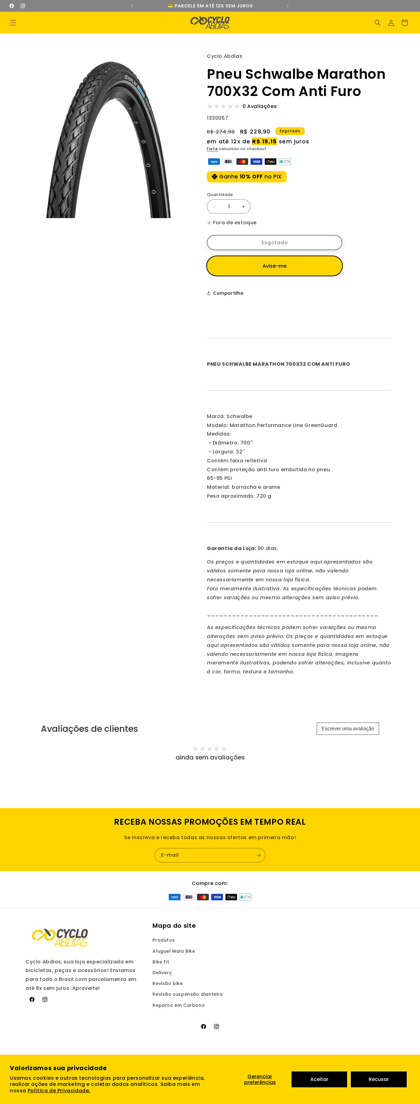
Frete (212, 148)
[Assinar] (258, 855)
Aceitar (319, 1079)
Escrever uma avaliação (348, 728)
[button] (13, 23)
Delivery (162, 973)
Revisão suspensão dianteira (188, 994)
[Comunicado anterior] (132, 6)
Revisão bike (168, 983)
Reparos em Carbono (179, 1005)
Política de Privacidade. (59, 1090)
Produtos (164, 940)
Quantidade (220, 194)
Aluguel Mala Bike (174, 951)
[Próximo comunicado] (288, 6)
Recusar (379, 1079)
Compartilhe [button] (228, 293)
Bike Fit (161, 962)
